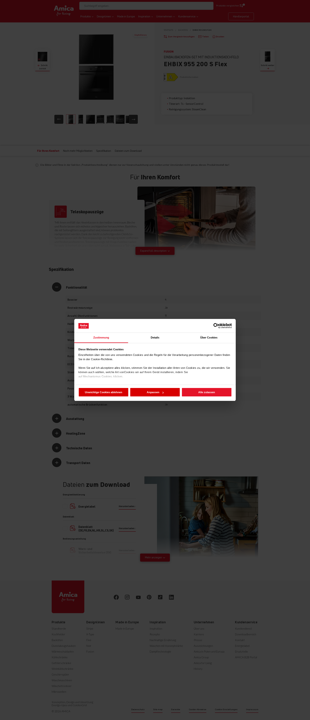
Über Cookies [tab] (208, 337)
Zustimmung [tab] (101, 337)
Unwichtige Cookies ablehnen (103, 392)
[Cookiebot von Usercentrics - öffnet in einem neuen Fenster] (216, 325)
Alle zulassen (206, 392)
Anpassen (153, 392)
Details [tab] (155, 337)
